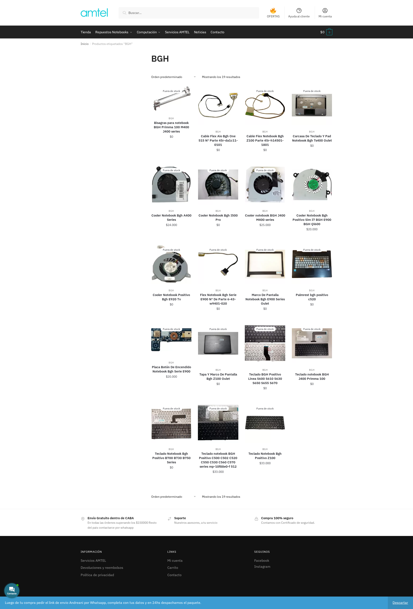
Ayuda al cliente (299, 16)
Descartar (400, 602)
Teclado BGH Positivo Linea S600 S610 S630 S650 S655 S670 (265, 378)
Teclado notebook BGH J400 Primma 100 (312, 376)
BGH (171, 118)
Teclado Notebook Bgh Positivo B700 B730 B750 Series (171, 458)
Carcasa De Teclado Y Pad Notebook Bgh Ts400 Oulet (312, 138)
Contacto (174, 575)
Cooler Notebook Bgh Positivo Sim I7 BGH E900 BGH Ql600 (312, 219)
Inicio (85, 44)
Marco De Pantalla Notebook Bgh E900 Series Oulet (265, 299)
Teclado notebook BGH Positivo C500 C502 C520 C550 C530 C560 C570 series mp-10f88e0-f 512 (218, 460)
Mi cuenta (325, 16)
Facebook (261, 560)
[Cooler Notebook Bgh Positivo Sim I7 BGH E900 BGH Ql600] (312, 184)
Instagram (262, 566)
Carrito (172, 567)
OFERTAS (273, 16)
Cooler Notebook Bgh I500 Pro (218, 217)
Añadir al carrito (218, 159)
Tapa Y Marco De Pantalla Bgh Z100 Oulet (218, 376)
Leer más (171, 159)
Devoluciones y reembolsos (102, 567)
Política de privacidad (97, 575)
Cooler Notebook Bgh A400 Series (171, 217)
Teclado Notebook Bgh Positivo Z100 (265, 456)
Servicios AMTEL (93, 560)
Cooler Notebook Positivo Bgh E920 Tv (171, 297)
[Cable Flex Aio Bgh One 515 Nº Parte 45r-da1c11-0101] (218, 105)
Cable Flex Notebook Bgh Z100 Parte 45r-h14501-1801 (265, 140)
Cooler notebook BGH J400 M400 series (265, 217)
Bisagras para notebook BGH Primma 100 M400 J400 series (171, 127)
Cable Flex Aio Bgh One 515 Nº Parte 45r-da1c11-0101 (218, 140)
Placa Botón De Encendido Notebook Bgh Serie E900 (171, 369)
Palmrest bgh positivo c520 (312, 297)
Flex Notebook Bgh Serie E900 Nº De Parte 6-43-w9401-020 (218, 299)
